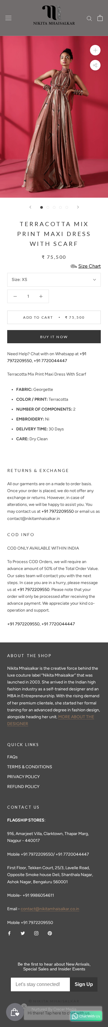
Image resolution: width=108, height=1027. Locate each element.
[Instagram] (36, 932)
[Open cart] (100, 18)
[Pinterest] (50, 932)
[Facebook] (9, 932)
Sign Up (84, 984)
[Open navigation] (8, 18)
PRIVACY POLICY (23, 776)
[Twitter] (23, 932)
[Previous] (30, 207)
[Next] (78, 207)
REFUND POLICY (23, 786)
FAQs (12, 757)
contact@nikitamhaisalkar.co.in (50, 908)
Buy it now (54, 337)
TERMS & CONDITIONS (29, 766)
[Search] (89, 18)
